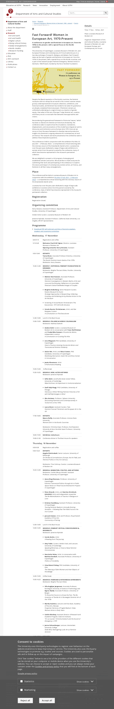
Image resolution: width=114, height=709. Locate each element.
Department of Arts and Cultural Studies (17, 23)
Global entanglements (18, 46)
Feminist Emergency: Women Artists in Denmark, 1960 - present (53, 23)
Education (12, 53)
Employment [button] (55, 5)
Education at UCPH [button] (13, 5)
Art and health (15, 38)
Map (78, 2)
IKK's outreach (13, 59)
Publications (12, 64)
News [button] (35, 5)
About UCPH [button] (67, 5)
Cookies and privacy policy (47, 666)
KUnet (97, 2)
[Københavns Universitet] (9, 13)
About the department (16, 27)
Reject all (25, 700)
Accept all (47, 700)
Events (76, 23)
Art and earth (14, 36)
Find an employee (87, 2)
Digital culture (15, 41)
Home (34, 21)
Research (11, 33)
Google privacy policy (27, 673)
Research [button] (26, 5)
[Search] (106, 13)
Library (10, 62)
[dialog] (57, 672)
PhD (9, 56)
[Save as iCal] (33, 29)
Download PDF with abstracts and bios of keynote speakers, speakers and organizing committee (55, 230)
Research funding (16, 51)
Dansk (103, 2)
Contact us (12, 67)
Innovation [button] (43, 5)
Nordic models (15, 48)
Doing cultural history (17, 43)
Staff (9, 30)
